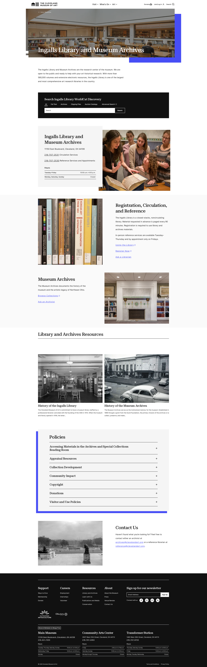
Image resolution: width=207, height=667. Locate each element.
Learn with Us (87, 597)
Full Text (54, 104)
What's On (104, 4)
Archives (64, 104)
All (46, 104)
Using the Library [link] (126, 245)
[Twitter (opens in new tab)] (158, 600)
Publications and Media (90, 601)
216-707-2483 (88, 640)
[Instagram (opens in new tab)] (147, 600)
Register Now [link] (123, 251)
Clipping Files (76, 104)
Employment (64, 593)
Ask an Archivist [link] (46, 302)
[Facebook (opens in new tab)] (141, 600)
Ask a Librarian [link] (123, 257)
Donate (40, 601)
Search (168, 4)
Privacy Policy (165, 664)
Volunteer (63, 601)
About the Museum (111, 593)
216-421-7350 (44, 640)
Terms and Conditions (152, 664)
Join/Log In (158, 4)
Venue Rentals (109, 601)
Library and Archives (89, 593)
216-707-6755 (133, 640)
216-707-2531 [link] (51, 155)
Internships (64, 597)
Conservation (87, 604)
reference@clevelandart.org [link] (130, 546)
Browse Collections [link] (49, 296)
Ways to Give (43, 593)
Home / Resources (46, 12)
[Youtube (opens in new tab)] (152, 600)
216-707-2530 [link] (51, 160)
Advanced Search (108, 104)
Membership (42, 597)
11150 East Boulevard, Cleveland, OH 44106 (56, 637)
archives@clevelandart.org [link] (129, 542)
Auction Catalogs (91, 104)
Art (113, 4)
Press (106, 597)
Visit (94, 4)
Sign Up (165, 594)
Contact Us (108, 604)
